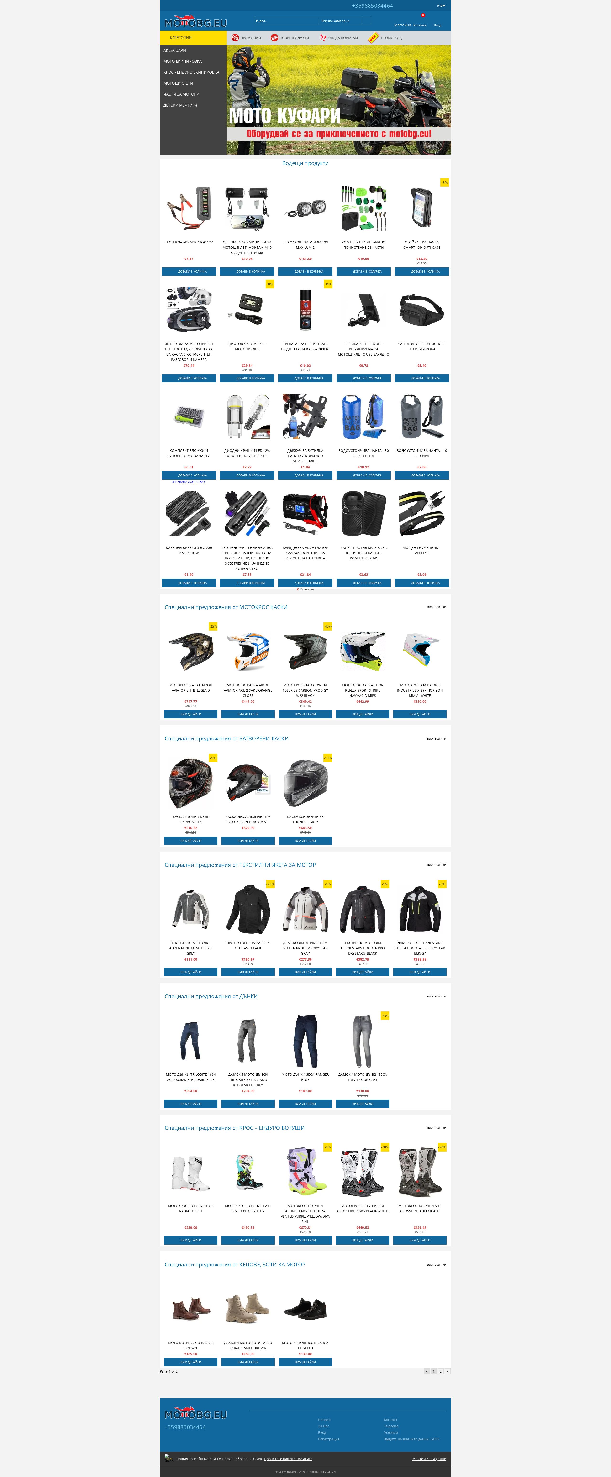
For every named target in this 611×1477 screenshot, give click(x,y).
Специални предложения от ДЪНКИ (211, 996)
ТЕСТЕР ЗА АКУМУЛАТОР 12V (189, 242)
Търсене (391, 1426)
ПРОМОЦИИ (251, 38)
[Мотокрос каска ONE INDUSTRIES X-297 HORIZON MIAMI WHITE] (420, 651)
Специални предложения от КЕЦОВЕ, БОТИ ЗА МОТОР (235, 1264)
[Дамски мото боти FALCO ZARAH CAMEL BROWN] (248, 1309)
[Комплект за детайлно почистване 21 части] (364, 208)
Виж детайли (190, 714)
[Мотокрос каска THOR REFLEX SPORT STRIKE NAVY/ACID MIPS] (362, 651)
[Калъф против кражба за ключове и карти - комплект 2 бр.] (364, 514)
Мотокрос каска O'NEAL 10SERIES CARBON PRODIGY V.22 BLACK (305, 690)
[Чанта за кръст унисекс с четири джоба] (422, 310)
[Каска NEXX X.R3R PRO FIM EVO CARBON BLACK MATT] (248, 783)
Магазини (402, 25)
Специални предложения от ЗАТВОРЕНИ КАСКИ (227, 738)
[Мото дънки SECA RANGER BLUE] (305, 1040)
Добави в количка (192, 271)
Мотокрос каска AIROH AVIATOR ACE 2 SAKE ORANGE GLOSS (248, 690)
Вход (437, 25)
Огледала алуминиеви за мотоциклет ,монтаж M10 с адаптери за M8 (247, 247)
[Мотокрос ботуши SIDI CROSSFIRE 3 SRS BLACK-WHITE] (362, 1172)
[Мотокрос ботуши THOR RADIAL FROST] (190, 1172)
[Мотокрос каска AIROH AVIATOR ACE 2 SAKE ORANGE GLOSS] (248, 651)
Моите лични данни (429, 1458)
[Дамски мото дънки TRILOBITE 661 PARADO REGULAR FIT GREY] (248, 1040)
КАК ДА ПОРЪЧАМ (343, 38)
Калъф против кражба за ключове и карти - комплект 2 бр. (363, 552)
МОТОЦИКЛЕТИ (178, 83)
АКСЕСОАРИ (174, 50)
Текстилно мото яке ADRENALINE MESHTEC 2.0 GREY (190, 947)
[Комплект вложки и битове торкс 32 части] (189, 417)
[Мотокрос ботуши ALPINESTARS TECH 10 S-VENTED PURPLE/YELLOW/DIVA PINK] (305, 1172)
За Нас (323, 1426)
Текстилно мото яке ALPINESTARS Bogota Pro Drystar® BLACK (363, 947)
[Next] (443, 102)
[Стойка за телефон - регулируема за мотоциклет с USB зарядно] (364, 310)
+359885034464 (372, 5)
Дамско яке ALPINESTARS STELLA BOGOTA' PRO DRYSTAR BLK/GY (420, 947)
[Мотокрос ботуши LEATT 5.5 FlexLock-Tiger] (248, 1172)
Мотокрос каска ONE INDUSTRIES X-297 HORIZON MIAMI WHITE (420, 690)
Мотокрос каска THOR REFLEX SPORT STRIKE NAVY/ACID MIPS (363, 690)
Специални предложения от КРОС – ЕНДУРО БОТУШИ (235, 1127)
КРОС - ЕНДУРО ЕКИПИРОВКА (191, 72)
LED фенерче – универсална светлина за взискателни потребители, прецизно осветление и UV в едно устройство (247, 558)
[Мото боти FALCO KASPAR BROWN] (190, 1309)
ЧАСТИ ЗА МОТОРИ (181, 94)
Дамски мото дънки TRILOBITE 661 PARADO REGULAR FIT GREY (248, 1079)
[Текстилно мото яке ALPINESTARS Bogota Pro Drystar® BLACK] (362, 909)
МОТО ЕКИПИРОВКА (182, 61)
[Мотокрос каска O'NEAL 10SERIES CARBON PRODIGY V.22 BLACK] (305, 651)
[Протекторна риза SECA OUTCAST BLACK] (248, 909)
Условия (391, 1432)
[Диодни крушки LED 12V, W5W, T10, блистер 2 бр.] (247, 417)
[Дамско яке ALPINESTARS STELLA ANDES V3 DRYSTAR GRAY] (305, 909)
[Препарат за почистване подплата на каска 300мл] (305, 310)
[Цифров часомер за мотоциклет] (247, 310)
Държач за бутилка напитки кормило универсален (305, 455)
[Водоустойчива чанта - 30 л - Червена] (364, 417)
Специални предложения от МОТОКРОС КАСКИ (226, 606)
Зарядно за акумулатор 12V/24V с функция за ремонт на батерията (305, 552)
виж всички (436, 606)
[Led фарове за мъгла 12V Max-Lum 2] (305, 208)
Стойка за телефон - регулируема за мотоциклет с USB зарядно (363, 348)
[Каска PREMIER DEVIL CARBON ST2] (190, 783)
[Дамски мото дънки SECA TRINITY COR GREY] (362, 1040)
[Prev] (234, 102)
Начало (324, 1419)
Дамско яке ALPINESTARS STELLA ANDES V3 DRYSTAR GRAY (305, 947)
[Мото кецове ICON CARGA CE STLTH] (305, 1309)
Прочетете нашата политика (288, 1458)
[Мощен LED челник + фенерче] (422, 514)
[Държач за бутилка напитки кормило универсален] (305, 417)
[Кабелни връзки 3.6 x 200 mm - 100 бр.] (189, 514)
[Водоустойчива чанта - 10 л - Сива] (422, 417)
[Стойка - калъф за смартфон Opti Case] (422, 208)
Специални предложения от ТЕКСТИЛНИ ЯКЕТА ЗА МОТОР (240, 864)
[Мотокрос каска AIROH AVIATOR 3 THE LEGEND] (190, 651)
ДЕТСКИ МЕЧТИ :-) (180, 105)
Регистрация (329, 1439)
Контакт (390, 1419)
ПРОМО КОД (391, 38)
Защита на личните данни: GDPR (412, 1439)
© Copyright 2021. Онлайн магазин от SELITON (305, 1471)
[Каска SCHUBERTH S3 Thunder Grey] (305, 783)
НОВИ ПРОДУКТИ (294, 38)
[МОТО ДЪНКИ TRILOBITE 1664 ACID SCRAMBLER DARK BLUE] (190, 1040)
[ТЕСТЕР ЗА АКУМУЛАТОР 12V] (189, 208)
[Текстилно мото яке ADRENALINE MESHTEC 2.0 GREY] (190, 909)
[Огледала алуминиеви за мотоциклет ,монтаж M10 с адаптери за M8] (247, 208)
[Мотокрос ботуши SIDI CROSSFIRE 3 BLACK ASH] (420, 1172)
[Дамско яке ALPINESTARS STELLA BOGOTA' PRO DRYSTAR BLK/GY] (420, 909)
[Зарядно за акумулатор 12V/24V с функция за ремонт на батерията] (305, 514)
